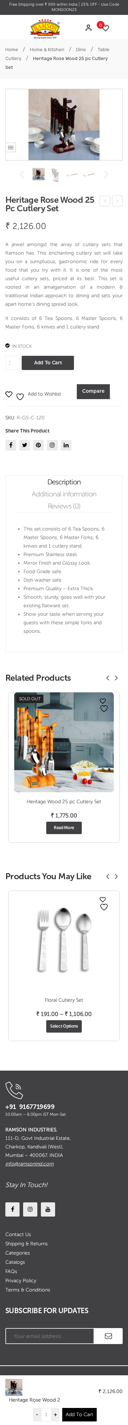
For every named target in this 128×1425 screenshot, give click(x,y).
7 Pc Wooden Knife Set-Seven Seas (118, 202)
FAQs (11, 1271)
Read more (64, 827)
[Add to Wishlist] (103, 701)
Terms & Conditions (27, 1290)
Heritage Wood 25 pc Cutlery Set (105, 202)
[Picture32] (88, 174)
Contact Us (18, 1234)
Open (10, 147)
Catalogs (15, 1262)
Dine (81, 49)
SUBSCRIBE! (108, 1336)
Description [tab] (64, 482)
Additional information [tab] (64, 494)
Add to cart (48, 363)
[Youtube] (48, 1209)
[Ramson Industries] (45, 28)
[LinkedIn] (66, 445)
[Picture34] (55, 176)
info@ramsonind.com (29, 1163)
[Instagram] (52, 445)
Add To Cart (79, 1414)
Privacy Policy (20, 1280)
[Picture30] (38, 174)
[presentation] (107, 677)
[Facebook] (10, 445)
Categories (17, 1253)
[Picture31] (72, 174)
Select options (64, 1026)
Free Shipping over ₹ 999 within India (44, 4)
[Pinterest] (38, 445)
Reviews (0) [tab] (64, 506)
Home (11, 49)
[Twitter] (24, 445)
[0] (104, 28)
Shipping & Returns (26, 1243)
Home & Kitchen (47, 49)
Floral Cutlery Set (64, 1000)
